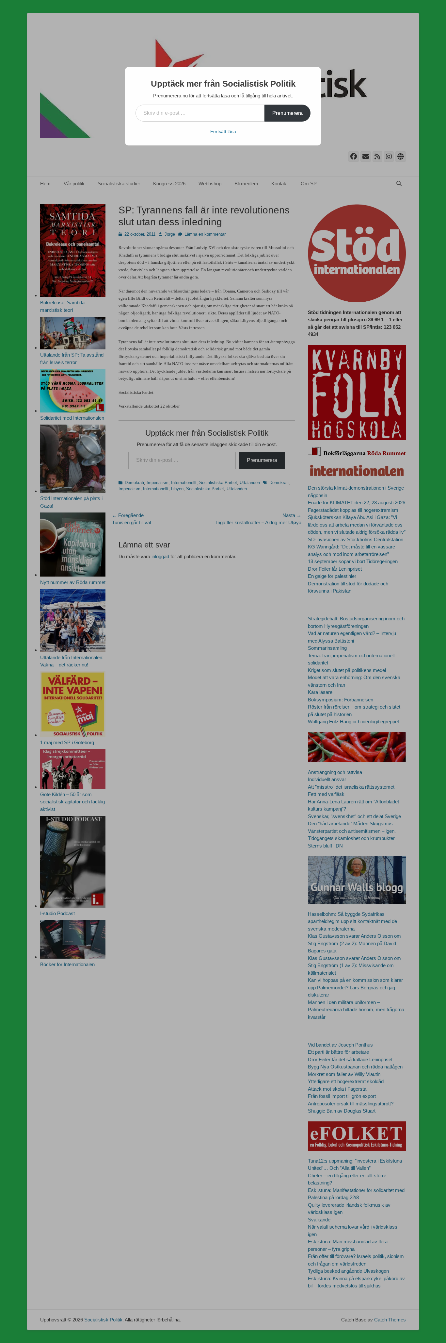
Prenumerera (287, 113)
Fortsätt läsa (223, 131)
